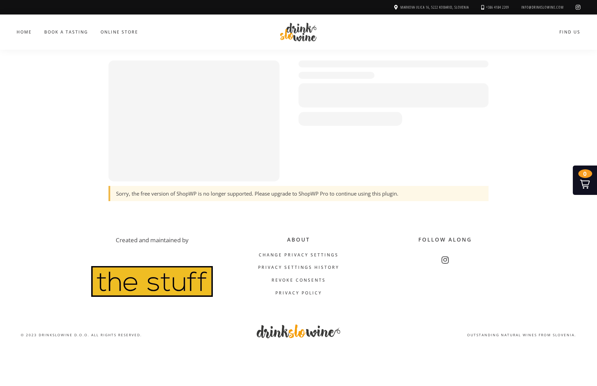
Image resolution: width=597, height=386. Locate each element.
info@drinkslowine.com (542, 7)
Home (24, 32)
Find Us (569, 32)
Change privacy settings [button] (299, 255)
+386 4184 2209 (497, 7)
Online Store (119, 32)
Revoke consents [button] (299, 280)
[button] (585, 180)
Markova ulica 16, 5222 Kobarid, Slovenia (434, 7)
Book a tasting (66, 32)
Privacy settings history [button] (298, 267)
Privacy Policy (298, 293)
